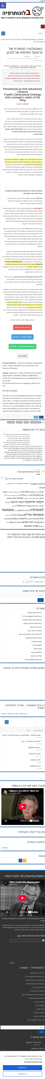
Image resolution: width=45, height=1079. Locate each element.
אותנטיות (32, 492)
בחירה (22, 495)
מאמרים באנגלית (37, 61)
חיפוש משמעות (31, 506)
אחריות (25, 491)
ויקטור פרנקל (18, 502)
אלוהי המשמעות (36, 760)
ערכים (36, 518)
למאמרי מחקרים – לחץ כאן (22, 337)
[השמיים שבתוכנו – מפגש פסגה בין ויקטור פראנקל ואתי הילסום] (43, 735)
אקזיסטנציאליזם (37, 495)
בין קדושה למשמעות (34, 747)
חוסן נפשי (7, 502)
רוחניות (19, 522)
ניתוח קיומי (8, 515)
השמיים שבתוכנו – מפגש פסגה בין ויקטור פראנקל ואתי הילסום (21, 735)
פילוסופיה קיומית (19, 518)
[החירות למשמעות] (43, 766)
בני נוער (9, 495)
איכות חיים (10, 492)
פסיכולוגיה (8, 518)
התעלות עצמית (12, 498)
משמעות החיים (17, 515)
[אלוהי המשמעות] (43, 760)
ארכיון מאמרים (39, 582)
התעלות (20, 498)
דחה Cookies (22, 1074)
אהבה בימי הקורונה (35, 754)
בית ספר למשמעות (38, 1048)
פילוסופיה (30, 519)
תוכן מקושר (37, 57)
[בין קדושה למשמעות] (43, 747)
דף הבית (41, 39)
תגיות (28, 730)
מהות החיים (25, 510)
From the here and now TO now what (29, 472)
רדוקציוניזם (11, 422)
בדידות (27, 495)
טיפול (19, 505)
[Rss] (24, 860)
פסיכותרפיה (39, 522)
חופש (42, 506)
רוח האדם (28, 522)
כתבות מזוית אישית (36, 627)
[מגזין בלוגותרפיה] (22, 12)
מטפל (15, 510)
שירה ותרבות (31, 526)
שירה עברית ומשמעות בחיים (33, 659)
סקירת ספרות (38, 649)
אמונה (5, 492)
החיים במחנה (36, 498)
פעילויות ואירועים (36, 656)
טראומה (14, 506)
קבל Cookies (22, 1067)
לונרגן (26, 422)
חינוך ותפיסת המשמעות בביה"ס (32, 616)
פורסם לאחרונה (38, 730)
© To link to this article (10, 391)
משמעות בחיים (34, 514)
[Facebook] (20, 860)
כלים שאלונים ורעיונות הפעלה (32, 623)
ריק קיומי (13, 522)
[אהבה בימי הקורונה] (43, 754)
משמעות (8, 509)
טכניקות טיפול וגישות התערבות (32, 620)
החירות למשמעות (35, 766)
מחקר (19, 510)
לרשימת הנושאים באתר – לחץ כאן (22, 346)
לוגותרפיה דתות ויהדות (35, 631)
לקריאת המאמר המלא (22, 327)
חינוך (38, 506)
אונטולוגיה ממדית (35, 422)
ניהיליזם (19, 422)
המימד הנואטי (28, 498)
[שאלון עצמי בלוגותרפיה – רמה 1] (43, 741)
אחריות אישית (18, 492)
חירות (24, 506)
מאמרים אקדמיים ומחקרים (34, 638)
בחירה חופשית (15, 495)
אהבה (41, 491)
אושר (37, 492)
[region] (22, 1065)
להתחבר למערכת (22, 483)
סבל (42, 518)
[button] (3, 5)
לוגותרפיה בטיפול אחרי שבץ (14, 478)
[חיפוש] (3, 33)
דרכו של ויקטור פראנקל (30, 39)
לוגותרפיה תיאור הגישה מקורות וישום (17, 59)
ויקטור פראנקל (34, 502)
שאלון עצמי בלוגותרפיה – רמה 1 (31, 741)
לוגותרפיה (37, 509)
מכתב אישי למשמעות (33, 1042)
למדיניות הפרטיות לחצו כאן (33, 1062)
